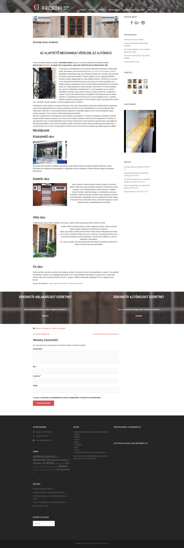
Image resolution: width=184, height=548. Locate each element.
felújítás (63, 463)
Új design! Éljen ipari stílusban (134, 40)
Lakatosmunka (128, 10)
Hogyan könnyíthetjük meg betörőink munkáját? (48, 492)
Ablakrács (102, 10)
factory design (57, 463)
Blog (149, 10)
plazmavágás (36, 470)
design (50, 463)
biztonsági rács (46, 328)
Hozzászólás (38, 349)
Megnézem (45, 316)
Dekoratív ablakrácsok (42, 334)
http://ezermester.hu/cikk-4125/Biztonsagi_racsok (66, 283)
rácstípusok (61, 328)
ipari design (45, 467)
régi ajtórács (49, 470)
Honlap (35, 386)
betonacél (58, 457)
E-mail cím (37, 376)
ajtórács (47, 65)
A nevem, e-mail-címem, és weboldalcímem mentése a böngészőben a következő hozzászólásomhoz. (67, 398)
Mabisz (54, 328)
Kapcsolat (141, 10)
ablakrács (39, 456)
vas (34, 472)
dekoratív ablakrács (60, 460)
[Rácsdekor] (50, 7)
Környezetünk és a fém (131, 62)
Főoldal (83, 10)
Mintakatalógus (114, 10)
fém (67, 463)
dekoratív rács (39, 463)
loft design (50, 467)
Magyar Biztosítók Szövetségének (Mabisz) (101, 71)
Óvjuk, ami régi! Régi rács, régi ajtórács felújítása (49, 502)
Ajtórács (92, 10)
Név (35, 367)
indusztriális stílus (37, 467)
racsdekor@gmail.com (43, 440)
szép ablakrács (63, 469)
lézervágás (56, 467)
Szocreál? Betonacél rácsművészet (104, 334)
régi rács (54, 470)
